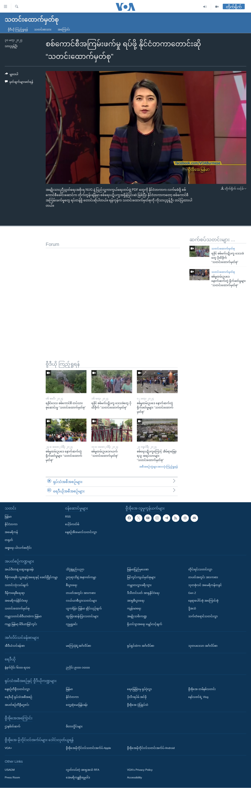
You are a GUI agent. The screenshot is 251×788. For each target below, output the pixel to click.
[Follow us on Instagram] (157, 518)
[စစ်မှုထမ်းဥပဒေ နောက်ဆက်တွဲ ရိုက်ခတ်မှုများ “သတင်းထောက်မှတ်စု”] (199, 274)
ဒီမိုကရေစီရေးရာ (15, 592)
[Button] (11, 75)
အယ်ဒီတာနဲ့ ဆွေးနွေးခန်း (19, 569)
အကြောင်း (64, 29)
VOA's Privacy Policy (140, 769)
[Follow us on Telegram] (166, 518)
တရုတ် (9, 539)
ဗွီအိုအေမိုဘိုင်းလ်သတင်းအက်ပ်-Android (151, 748)
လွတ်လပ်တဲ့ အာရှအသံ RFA (82, 769)
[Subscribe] (194, 518)
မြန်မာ (8, 516)
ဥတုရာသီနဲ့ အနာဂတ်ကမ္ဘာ (81, 577)
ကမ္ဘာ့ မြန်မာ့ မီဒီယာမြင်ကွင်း (21, 624)
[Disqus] (113, 297)
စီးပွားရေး (71, 585)
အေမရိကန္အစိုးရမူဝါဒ (78, 777)
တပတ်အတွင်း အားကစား (81, 592)
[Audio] (205, 7)
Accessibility (134, 777)
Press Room (12, 777)
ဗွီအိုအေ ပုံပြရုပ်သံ (137, 704)
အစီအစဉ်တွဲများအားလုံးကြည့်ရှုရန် (158, 466)
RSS (68, 516)
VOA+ (8, 748)
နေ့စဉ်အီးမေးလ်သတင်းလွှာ (81, 532)
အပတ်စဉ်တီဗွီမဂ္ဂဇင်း (17, 704)
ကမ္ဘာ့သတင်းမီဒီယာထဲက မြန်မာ (23, 616)
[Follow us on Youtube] (148, 518)
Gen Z (192, 592)
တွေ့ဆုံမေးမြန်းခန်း (77, 704)
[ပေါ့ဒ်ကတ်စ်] (185, 518)
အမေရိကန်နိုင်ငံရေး (16, 600)
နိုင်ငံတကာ (11, 524)
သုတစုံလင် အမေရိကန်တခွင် (205, 585)
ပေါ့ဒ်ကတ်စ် (72, 524)
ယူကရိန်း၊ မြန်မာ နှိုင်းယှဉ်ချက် (84, 608)
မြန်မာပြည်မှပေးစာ (138, 569)
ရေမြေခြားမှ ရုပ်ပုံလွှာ (139, 689)
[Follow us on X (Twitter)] (138, 518)
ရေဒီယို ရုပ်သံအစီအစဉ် (18, 697)
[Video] (217, 7)
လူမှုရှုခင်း (71, 624)
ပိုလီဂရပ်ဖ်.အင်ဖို (136, 697)
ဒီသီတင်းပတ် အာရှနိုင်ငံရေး (143, 592)
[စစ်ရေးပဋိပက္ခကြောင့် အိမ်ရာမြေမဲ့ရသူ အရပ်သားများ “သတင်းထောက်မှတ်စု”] (157, 430)
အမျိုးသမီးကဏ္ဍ (137, 616)
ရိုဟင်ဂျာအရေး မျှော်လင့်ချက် (144, 624)
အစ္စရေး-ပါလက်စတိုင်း (18, 547)
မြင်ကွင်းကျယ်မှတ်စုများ (141, 577)
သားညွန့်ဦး (11, 46)
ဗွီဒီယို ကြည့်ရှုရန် (18, 29)
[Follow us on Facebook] (129, 518)
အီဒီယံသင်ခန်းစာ (15, 645)
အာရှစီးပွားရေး (136, 600)
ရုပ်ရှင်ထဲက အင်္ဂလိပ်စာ (140, 645)
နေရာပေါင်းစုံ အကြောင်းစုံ (203, 600)
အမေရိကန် (11, 532)
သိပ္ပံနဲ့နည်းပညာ (75, 569)
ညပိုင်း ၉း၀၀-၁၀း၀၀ (78, 667)
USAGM (10, 769)
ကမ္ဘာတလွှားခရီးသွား (139, 585)
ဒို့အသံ (192, 608)
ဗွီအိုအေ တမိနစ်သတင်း (202, 689)
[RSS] (175, 518)
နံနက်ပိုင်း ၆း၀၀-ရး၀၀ (17, 667)
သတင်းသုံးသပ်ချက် (16, 585)
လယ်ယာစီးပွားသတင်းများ (81, 600)
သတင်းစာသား (42, 29)
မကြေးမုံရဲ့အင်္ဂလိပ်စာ (78, 645)
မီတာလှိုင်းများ (74, 726)
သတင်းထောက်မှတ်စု (223, 248)
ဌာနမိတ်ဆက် (12, 726)
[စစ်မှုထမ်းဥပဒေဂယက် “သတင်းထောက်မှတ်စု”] (111, 430)
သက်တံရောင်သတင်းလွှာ (203, 616)
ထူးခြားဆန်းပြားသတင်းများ (82, 616)
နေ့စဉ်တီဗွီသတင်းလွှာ (17, 689)
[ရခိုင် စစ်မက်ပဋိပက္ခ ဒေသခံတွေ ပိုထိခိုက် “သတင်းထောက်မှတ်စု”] (199, 251)
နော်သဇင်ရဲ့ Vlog (198, 697)
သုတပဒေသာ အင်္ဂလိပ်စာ (202, 645)
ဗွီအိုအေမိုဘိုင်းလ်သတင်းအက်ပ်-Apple (88, 748)
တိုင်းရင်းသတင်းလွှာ (200, 569)
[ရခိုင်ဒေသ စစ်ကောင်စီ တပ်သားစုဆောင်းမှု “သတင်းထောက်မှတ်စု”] (66, 381)
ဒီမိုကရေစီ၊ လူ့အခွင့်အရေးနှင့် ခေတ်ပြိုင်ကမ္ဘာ (31, 577)
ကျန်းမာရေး (134, 608)
